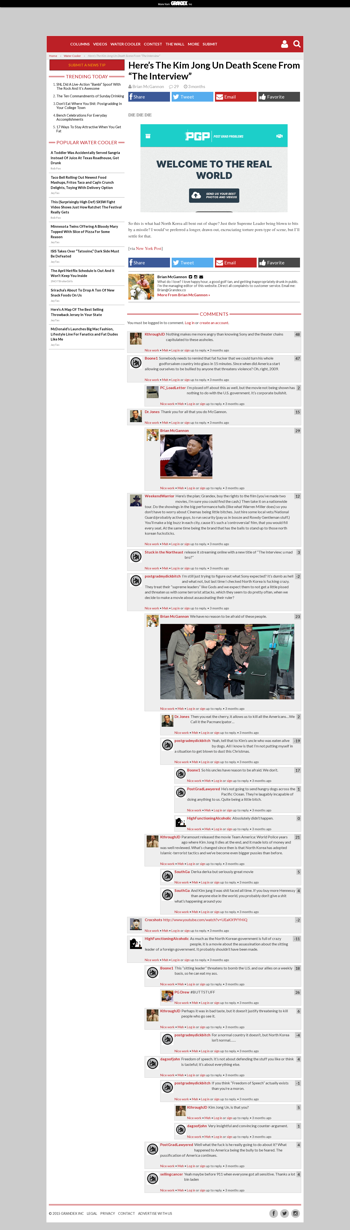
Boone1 (151, 358)
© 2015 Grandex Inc (66, 1213)
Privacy (107, 1213)
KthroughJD (155, 334)
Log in (190, 322)
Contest (153, 44)
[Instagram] (295, 1213)
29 (176, 86)
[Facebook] (274, 1213)
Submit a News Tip (87, 65)
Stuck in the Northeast (164, 552)
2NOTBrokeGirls (62, 281)
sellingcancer (171, 1174)
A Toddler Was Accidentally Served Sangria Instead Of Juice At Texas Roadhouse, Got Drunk (85, 158)
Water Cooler (125, 44)
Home (53, 56)
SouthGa (182, 871)
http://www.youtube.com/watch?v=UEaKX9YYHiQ (205, 919)
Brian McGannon (148, 86)
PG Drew (182, 992)
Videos (100, 44)
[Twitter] (285, 1213)
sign (187, 350)
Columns (80, 44)
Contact (126, 1213)
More (193, 44)
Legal (92, 1213)
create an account (214, 322)
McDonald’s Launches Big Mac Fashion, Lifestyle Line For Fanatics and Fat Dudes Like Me (84, 334)
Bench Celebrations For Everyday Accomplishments (81, 117)
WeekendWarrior (159, 496)
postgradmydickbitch (163, 576)
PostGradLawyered (203, 789)
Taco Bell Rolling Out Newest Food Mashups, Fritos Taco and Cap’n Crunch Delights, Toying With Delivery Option (82, 182)
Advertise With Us (155, 1213)
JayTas (55, 192)
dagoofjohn (170, 1059)
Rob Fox (56, 168)
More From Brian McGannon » (183, 294)
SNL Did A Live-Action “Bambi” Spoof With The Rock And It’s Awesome (88, 86)
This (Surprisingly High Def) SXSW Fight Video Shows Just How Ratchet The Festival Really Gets (86, 207)
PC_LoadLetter (173, 387)
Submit (210, 44)
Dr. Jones (152, 412)
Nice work (152, 350)
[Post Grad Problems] (59, 44)
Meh (165, 350)
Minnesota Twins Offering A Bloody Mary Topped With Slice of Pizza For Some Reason (84, 231)
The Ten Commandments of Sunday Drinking (90, 96)
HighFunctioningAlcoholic (209, 818)
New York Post (148, 248)
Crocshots (153, 920)
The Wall (175, 44)
